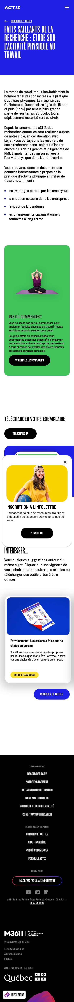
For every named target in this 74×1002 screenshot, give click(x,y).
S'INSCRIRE (37, 533)
